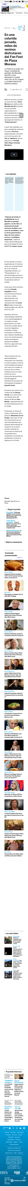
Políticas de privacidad (14, 1150)
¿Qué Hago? (9, 1142)
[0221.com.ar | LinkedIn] (23, 1)
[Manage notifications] (24, 1177)
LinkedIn (24, 1128)
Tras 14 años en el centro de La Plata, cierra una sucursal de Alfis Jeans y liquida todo (13, 524)
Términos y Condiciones (14, 1148)
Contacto (20, 1153)
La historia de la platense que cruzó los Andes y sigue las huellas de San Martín (14, 533)
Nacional (14, 1135)
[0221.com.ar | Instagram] (11, 1)
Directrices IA (9, 1153)
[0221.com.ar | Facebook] (14, 1)
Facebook (13, 1128)
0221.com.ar (7, 28)
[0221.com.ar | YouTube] (20, 1)
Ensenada (11, 1137)
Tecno (20, 1142)
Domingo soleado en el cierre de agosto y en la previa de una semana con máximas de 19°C (13, 515)
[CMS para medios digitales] (18, 1180)
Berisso (20, 1135)
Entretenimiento (14, 1144)
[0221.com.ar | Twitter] (17, 1)
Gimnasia (17, 1139)
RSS (15, 1153)
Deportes (17, 1137)
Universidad (10, 13)
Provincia (8, 1135)
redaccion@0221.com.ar (14, 1166)
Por (5, 89)
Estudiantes (19, 13)
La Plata (14, 28)
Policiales (3, 13)
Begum (16, 1142)
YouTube (20, 1128)
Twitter (17, 1128)
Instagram (10, 1128)
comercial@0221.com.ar (14, 1168)
